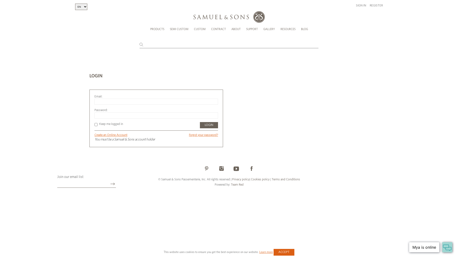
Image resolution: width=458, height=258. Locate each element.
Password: (101, 110)
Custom (200, 29)
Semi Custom (179, 29)
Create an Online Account (110, 135)
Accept (284, 252)
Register (376, 5)
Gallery (269, 29)
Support (252, 29)
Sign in (361, 5)
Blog (304, 29)
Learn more (266, 252)
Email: (98, 96)
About (236, 29)
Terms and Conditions (285, 179)
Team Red (237, 184)
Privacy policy (241, 179)
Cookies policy (260, 179)
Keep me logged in (111, 124)
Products (157, 29)
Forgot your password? (203, 135)
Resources (288, 29)
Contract (218, 29)
